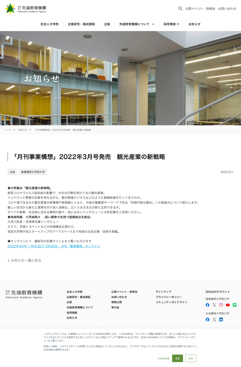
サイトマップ (163, 292)
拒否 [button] (190, 358)
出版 (107, 24)
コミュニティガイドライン (171, 302)
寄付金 (115, 307)
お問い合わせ (227, 9)
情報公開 (116, 302)
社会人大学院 (49, 24)
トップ (8, 130)
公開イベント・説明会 (200, 9)
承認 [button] (177, 358)
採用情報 (170, 24)
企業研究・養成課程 (81, 24)
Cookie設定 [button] (164, 358)
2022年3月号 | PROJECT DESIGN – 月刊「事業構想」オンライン (54, 246)
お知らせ (194, 24)
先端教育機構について (80, 307)
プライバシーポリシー (169, 297)
